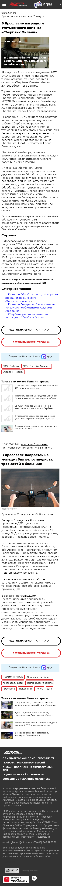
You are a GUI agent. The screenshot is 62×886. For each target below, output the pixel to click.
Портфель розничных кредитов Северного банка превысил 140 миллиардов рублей (36, 397)
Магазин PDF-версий (31, 762)
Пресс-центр (46, 758)
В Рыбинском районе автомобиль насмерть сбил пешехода (32, 734)
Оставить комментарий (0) (31, 342)
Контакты (37, 774)
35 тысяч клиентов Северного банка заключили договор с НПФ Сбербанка (34, 407)
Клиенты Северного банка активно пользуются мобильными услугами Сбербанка (30, 308)
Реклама (8, 762)
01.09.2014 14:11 (9, 13)
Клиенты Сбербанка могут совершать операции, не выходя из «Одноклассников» (32, 298)
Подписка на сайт (15, 774)
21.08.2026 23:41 (10, 444)
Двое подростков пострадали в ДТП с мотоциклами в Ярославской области (34, 713)
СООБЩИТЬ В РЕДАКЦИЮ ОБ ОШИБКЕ (26, 778)
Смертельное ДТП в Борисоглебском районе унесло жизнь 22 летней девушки (35, 703)
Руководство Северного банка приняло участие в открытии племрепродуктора (35, 417)
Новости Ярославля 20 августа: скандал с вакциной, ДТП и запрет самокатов (36, 724)
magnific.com (9, 508)
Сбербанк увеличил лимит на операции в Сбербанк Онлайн (26, 316)
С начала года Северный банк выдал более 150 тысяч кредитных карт (36, 386)
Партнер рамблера (30, 870)
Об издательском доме (19, 758)
